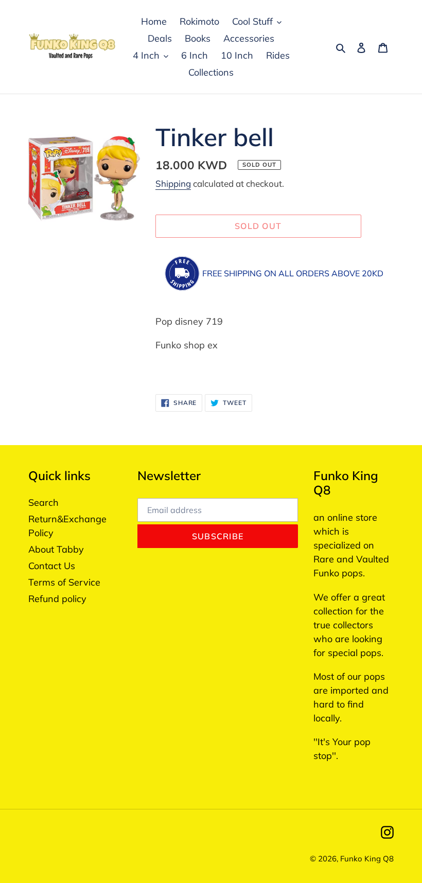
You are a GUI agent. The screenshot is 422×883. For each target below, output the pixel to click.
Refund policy (57, 599)
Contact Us (51, 566)
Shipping (173, 183)
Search (43, 502)
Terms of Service (64, 582)
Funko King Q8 (367, 858)
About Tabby (56, 549)
